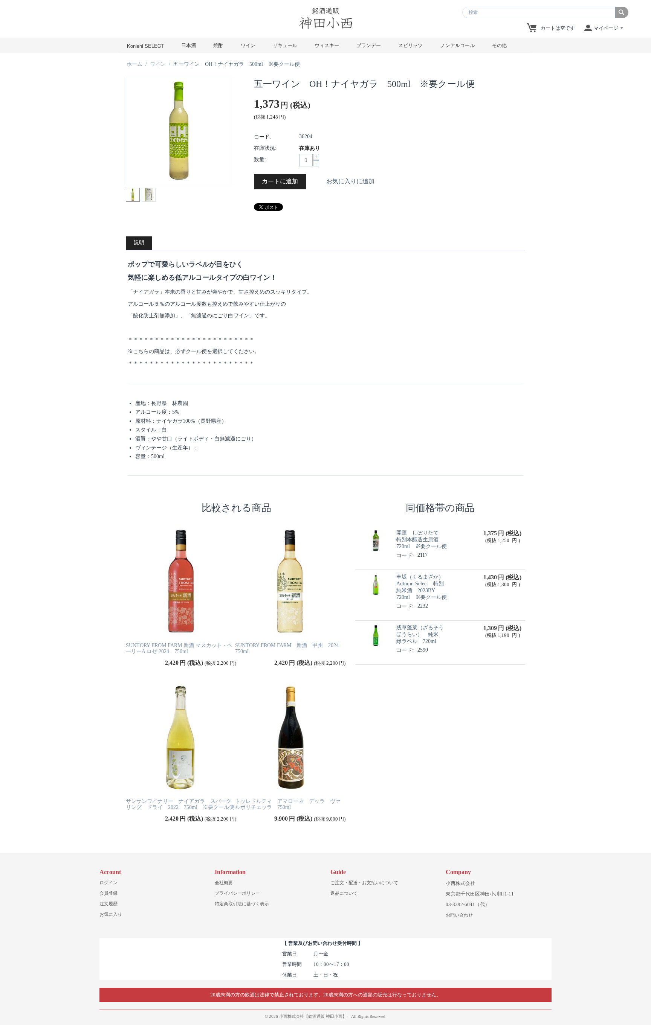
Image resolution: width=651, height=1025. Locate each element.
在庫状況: (265, 148)
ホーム (134, 64)
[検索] (621, 12)
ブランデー (368, 45)
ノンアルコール (457, 45)
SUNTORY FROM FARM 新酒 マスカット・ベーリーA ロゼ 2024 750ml (179, 649)
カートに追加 (280, 181)
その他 (499, 45)
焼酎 (218, 45)
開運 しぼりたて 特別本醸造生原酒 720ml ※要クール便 (421, 539)
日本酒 (188, 45)
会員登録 (108, 893)
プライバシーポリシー (237, 893)
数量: (260, 159)
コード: (262, 137)
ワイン (248, 45)
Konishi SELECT (145, 45)
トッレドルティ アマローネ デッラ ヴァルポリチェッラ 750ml (288, 804)
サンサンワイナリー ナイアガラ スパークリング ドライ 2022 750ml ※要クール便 (180, 804)
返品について (344, 893)
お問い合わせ (459, 915)
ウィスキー (327, 45)
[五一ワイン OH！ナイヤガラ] (179, 131)
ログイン (108, 882)
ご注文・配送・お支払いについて (364, 882)
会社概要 (224, 882)
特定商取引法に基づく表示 (242, 903)
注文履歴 (108, 903)
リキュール (285, 45)
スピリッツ (410, 45)
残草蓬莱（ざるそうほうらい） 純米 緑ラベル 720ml (420, 634)
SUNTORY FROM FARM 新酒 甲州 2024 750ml (289, 649)
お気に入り (110, 914)
